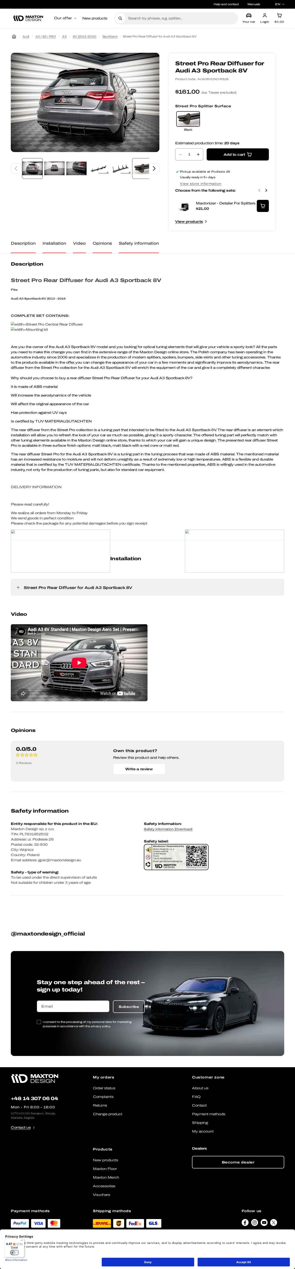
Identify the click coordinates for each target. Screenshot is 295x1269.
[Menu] (21, 1241)
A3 (64, 36)
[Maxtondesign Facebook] (245, 1223)
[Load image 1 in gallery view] (32, 168)
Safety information (139, 243)
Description (23, 243)
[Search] (120, 18)
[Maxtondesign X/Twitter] (273, 1223)
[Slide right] (154, 168)
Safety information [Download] (168, 829)
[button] (65, 18)
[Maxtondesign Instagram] (254, 1223)
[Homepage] (14, 36)
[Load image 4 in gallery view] (98, 168)
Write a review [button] (139, 769)
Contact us (21, 1127)
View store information (200, 183)
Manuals (253, 4)
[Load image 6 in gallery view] (142, 168)
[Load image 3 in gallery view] (76, 168)
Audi (25, 36)
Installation (54, 243)
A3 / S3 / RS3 (45, 36)
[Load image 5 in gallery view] (120, 168)
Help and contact (226, 4)
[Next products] (266, 190)
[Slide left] (16, 168)
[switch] (14, 1252)
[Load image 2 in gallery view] (54, 168)
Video (79, 243)
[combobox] (181, 18)
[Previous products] (259, 190)
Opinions (102, 243)
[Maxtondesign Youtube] (264, 1223)
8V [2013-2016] (84, 36)
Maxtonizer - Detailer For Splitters (225, 203)
